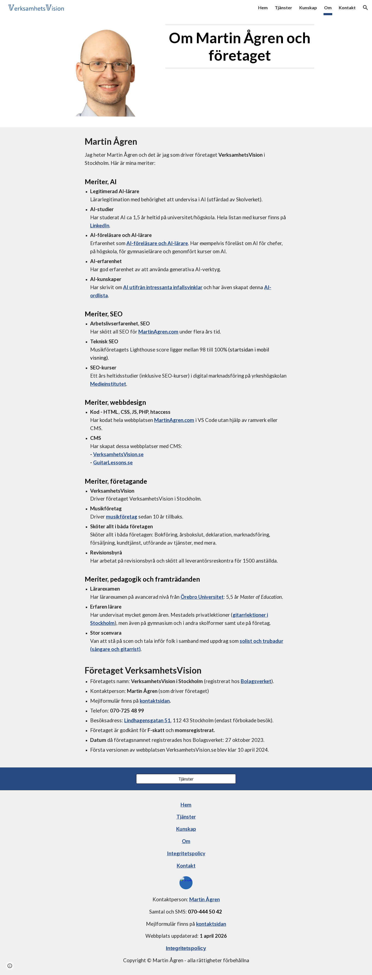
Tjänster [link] (283, 7)
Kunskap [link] (308, 7)
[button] (365, 7)
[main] (239, 46)
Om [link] (328, 7)
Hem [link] (263, 7)
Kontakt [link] (347, 7)
